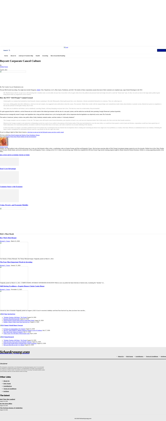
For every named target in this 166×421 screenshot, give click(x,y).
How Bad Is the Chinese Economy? (13, 332)
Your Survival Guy (9, 314)
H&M (38, 90)
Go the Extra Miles (6, 403)
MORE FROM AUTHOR (22, 155)
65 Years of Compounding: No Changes (14, 329)
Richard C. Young (5, 241)
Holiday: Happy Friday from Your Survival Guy (16, 322)
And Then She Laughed (7, 399)
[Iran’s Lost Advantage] (9, 165)
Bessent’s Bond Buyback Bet (11, 319)
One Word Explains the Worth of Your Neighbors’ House (24, 135)
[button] (7, 50)
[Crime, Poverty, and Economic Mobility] (9, 201)
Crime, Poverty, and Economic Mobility (14, 205)
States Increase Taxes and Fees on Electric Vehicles (17, 342)
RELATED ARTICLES (7, 155)
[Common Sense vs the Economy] (9, 183)
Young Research (9, 337)
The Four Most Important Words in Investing (16, 262)
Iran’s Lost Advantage (8, 169)
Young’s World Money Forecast (13, 325)
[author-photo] (4, 145)
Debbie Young (4, 66)
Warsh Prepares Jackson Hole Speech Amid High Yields (18, 320)
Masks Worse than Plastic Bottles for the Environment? (21, 136)
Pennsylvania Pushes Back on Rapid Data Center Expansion (19, 343)
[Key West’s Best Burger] (14, 257)
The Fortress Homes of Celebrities (11, 408)
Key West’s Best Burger (8, 238)
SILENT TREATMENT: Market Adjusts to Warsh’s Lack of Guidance (22, 330)
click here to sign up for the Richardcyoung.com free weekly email (45, 132)
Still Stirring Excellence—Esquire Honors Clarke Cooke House (22, 286)
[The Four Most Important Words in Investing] (14, 281)
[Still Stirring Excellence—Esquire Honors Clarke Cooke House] (14, 309)
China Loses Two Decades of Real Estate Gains (16, 333)
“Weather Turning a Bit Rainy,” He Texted (15, 317)
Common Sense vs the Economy (11, 187)
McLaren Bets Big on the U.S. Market (13, 345)
